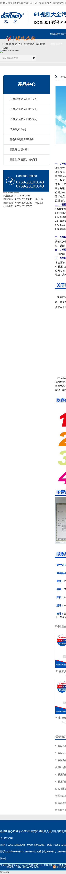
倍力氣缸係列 (18, 129)
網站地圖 (4, 872)
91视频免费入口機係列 (23, 109)
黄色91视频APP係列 (22, 139)
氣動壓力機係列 (19, 149)
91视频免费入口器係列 (23, 119)
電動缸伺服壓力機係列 (23, 159)
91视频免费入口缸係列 (23, 99)
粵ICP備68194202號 (28, 866)
